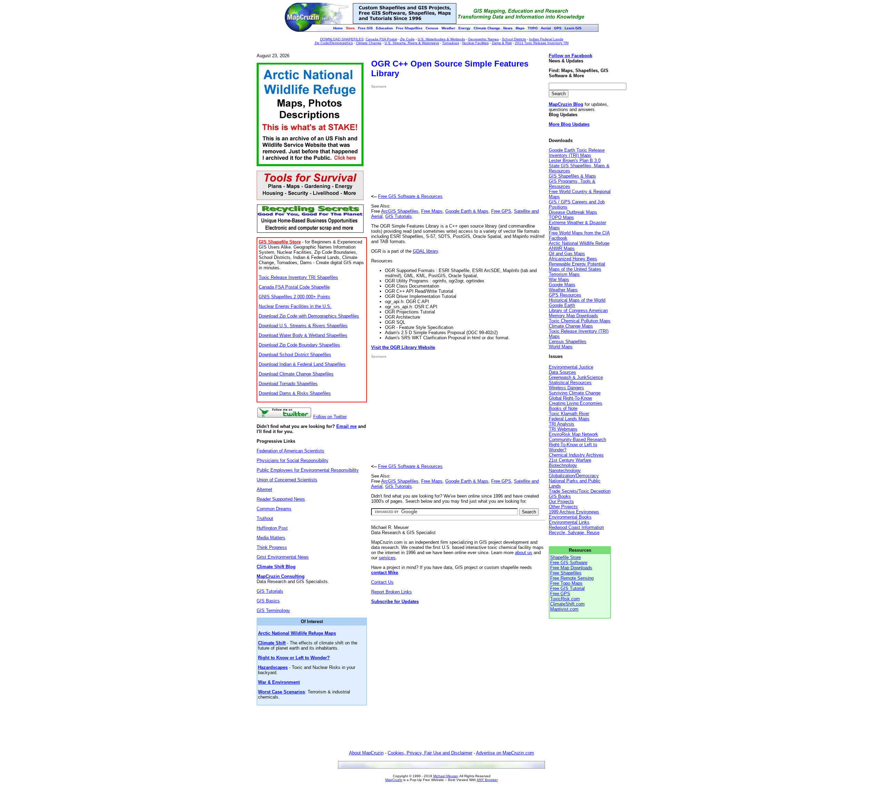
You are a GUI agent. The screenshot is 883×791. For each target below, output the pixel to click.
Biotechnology (563, 465)
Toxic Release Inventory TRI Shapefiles (298, 277)
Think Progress (272, 547)
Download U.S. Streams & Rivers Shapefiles (303, 325)
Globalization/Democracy (574, 475)
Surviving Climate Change (575, 393)
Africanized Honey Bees (573, 258)
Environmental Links (569, 522)
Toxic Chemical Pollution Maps (580, 320)
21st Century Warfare (570, 460)
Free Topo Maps (566, 583)
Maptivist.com (564, 609)
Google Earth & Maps (466, 211)
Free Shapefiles (566, 572)
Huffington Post (272, 528)
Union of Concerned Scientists (287, 479)
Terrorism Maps (564, 274)
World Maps (561, 346)
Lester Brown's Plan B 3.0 (575, 160)
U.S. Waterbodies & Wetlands (441, 39)
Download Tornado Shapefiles (288, 383)
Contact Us (382, 582)
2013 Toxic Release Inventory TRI (542, 43)
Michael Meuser (445, 776)
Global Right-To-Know (570, 398)
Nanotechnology (565, 470)
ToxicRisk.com (565, 598)
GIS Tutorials (270, 591)
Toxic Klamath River (569, 413)
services (387, 557)
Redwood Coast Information (576, 527)
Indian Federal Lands (546, 39)
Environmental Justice (571, 367)
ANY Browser (487, 780)
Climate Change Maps (571, 326)
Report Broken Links (391, 591)
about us (523, 552)
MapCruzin (393, 780)
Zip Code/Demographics (334, 43)
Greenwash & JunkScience (576, 377)
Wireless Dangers (566, 387)
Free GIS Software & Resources (410, 196)
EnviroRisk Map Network (573, 434)
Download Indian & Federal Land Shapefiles (302, 364)
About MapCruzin (366, 752)
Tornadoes (450, 43)
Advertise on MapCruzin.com (505, 752)
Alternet (264, 489)
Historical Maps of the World (577, 300)
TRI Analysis (561, 424)
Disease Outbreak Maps (573, 212)
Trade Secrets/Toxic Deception (580, 491)
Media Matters (271, 537)
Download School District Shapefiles (295, 354)
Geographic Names (483, 39)
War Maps (559, 279)
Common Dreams (274, 508)
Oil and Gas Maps (567, 253)
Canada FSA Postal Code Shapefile (294, 287)
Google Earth (562, 305)
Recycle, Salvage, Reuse (574, 532)
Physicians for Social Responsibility (292, 460)
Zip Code (407, 39)
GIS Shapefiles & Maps (572, 176)
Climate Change (368, 43)
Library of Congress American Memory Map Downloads (578, 313)
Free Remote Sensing (572, 578)
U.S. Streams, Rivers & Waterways (412, 43)
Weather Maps (563, 289)
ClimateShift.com (567, 604)
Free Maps (432, 211)
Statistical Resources (570, 382)
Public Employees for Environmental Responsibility (308, 470)
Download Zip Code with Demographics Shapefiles (309, 316)
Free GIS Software (568, 562)
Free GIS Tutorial (567, 588)
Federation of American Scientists (290, 450)
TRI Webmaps (563, 429)
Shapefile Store (565, 557)
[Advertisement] (429, 141)
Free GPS (501, 211)
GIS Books (560, 496)
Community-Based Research (577, 439)
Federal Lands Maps (569, 418)
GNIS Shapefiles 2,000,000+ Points (294, 296)
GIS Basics (268, 600)
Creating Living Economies (575, 403)
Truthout (265, 518)
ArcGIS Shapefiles (399, 211)
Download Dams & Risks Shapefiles (295, 393)
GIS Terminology (273, 610)
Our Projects (561, 501)
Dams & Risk (502, 43)
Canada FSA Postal (381, 39)
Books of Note (563, 408)
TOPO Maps (561, 217)
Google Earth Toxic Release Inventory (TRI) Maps (577, 153)
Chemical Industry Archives (576, 455)
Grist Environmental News (283, 557)
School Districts (514, 39)
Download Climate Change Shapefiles (296, 374)
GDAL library (425, 251)
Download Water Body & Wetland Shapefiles (303, 335)
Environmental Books (570, 517)
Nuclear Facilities (475, 43)
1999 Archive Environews (574, 511)
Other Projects (563, 506)
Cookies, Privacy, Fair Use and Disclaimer (430, 752)
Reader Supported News (281, 499)
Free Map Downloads (571, 567)
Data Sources (562, 372)
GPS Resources (565, 295)
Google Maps (562, 284)
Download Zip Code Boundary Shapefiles (299, 345)
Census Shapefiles (567, 341)
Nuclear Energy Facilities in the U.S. (295, 306)
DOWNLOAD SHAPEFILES (342, 39)
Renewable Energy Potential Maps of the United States (577, 266)
